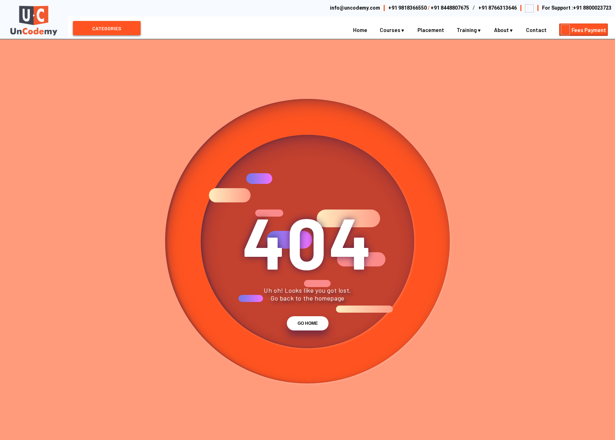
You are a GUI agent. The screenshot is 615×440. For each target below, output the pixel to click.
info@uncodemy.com (355, 8)
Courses (390, 30)
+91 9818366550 (407, 8)
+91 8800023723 (592, 8)
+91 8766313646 (497, 8)
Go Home (308, 323)
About (502, 30)
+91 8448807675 (450, 8)
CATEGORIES (106, 28)
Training (467, 30)
